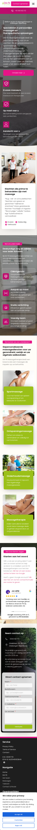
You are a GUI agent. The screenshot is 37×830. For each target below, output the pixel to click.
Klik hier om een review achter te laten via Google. (17, 572)
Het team (6, 778)
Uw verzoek (9, 712)
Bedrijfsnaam (10, 689)
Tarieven (6, 784)
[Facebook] (4, 762)
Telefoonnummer (12, 697)
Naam (7, 682)
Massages (7, 781)
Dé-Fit (5, 775)
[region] (18, 811)
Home (5, 772)
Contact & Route (9, 786)
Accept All (18, 814)
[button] (33, 3)
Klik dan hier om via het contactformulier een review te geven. (18, 579)
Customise (18, 820)
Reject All (18, 826)
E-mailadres (10, 704)
